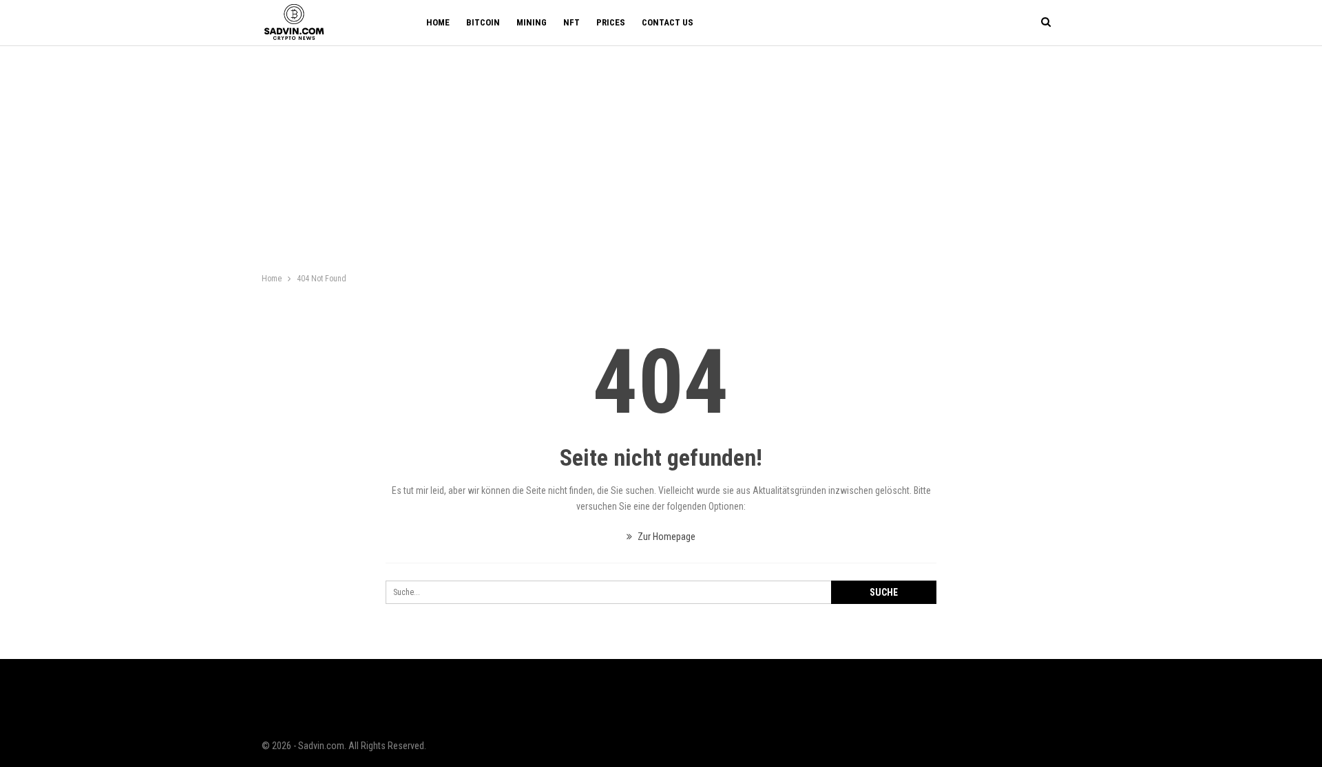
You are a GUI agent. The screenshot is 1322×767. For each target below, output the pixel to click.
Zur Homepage (665, 536)
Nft (571, 22)
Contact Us (667, 22)
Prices (610, 22)
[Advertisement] (661, 149)
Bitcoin (483, 22)
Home (438, 22)
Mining (531, 22)
